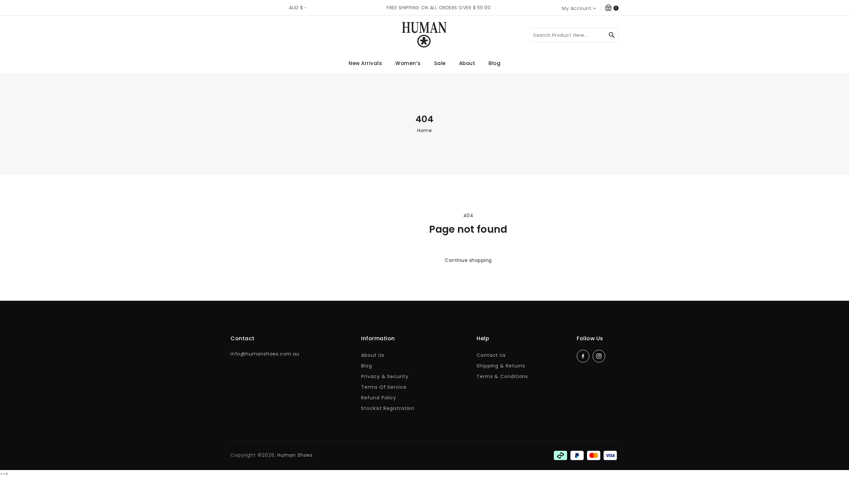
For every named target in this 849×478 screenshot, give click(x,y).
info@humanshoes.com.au (264, 354)
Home (424, 130)
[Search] (612, 35)
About (467, 63)
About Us (372, 355)
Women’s (408, 63)
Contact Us (491, 355)
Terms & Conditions (502, 376)
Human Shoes (295, 455)
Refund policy (378, 397)
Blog (366, 365)
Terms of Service (383, 387)
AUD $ (296, 7)
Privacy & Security (384, 376)
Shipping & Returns (501, 365)
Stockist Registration (388, 408)
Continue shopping (468, 260)
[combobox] (574, 35)
